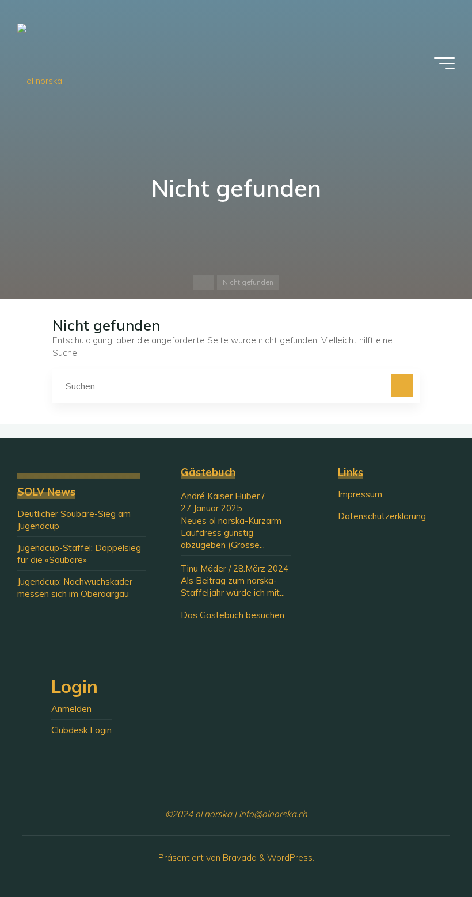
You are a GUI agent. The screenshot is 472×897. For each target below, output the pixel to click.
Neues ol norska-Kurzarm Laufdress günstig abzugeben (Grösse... (231, 533)
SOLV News (46, 492)
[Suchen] (402, 385)
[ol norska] (39, 62)
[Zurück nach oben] (427, 852)
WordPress (290, 857)
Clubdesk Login (81, 729)
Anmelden (71, 708)
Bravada (238, 857)
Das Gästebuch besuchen (232, 615)
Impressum (360, 494)
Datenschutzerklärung (382, 516)
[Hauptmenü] (444, 63)
